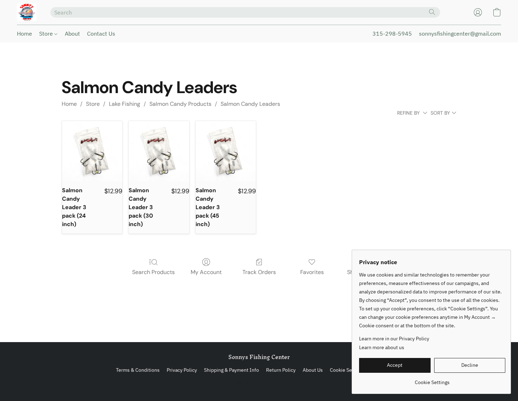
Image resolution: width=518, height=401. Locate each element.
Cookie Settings (347, 370)
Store (46, 33)
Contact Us (101, 33)
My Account (206, 272)
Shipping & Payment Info (231, 370)
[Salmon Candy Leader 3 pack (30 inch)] (159, 151)
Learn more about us (381, 347)
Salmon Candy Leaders (250, 104)
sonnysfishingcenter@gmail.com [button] (460, 33)
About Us (313, 370)
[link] (432, 380)
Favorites (312, 272)
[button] (26, 12)
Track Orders (259, 272)
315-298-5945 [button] (392, 33)
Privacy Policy (182, 370)
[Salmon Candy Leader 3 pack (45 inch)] (226, 151)
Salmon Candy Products (180, 104)
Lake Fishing (124, 104)
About (72, 33)
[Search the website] (432, 12)
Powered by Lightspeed (259, 382)
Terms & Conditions (138, 370)
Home (24, 33)
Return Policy (281, 370)
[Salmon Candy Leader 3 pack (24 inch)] (92, 151)
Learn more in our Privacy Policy (394, 338)
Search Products (153, 272)
